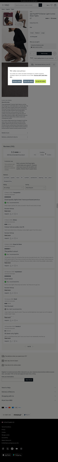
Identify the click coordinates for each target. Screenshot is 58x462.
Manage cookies (17, 81)
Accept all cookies (40, 81)
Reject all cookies (28, 81)
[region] (29, 76)
